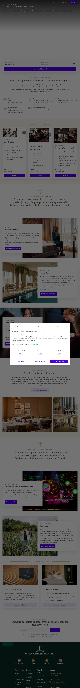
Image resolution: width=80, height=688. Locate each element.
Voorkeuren (40, 351)
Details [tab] (40, 327)
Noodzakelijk (22, 351)
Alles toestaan (59, 361)
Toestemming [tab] (21, 327)
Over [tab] (58, 327)
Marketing (59, 351)
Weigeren (21, 361)
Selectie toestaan (40, 361)
